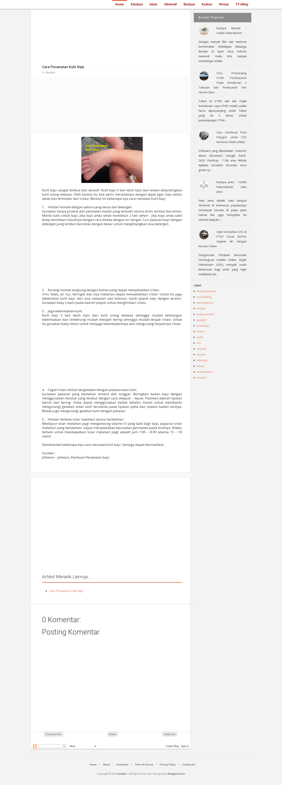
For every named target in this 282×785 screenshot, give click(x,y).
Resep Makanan (206, 291)
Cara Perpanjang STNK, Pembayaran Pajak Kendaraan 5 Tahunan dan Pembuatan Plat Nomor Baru (223, 82)
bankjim (122, 773)
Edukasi (137, 4)
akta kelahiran (205, 302)
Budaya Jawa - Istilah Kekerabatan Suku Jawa (231, 186)
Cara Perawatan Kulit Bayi (66, 591)
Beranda (113, 734)
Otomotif (170, 4)
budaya (201, 308)
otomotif (201, 348)
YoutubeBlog (204, 297)
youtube (201, 377)
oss (199, 343)
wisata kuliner (205, 371)
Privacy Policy (168, 764)
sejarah (201, 354)
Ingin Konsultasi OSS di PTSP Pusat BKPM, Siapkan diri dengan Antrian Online (223, 239)
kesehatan (203, 325)
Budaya (189, 4)
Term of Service (144, 764)
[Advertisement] (110, 37)
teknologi (202, 360)
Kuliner (207, 4)
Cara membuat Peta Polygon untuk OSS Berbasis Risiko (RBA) (231, 137)
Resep (224, 4)
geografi (201, 320)
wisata (200, 366)
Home (119, 4)
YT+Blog (242, 4)
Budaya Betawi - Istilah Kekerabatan (231, 30)
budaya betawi (205, 314)
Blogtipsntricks (176, 773)
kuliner (201, 331)
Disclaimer (122, 764)
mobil (200, 337)
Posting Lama (169, 734)
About (106, 764)
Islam (153, 4)
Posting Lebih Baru (53, 734)
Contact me (188, 764)
